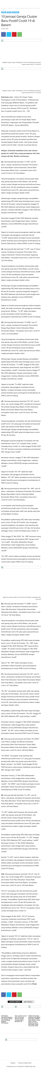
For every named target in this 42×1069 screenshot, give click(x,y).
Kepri (9, 12)
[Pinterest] (14, 34)
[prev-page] (19, 1029)
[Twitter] (9, 34)
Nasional (15, 12)
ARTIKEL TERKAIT (15, 1002)
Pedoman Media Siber (24, 1063)
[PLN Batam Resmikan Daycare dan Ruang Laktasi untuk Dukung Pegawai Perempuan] (7, 1010)
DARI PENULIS (28, 1002)
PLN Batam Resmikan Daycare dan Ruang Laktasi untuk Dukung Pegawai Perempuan (6, 1019)
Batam (10, 8)
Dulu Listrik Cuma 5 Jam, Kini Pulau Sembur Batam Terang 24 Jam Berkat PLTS (21, 1018)
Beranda (3, 8)
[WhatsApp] (19, 34)
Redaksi (13, 1063)
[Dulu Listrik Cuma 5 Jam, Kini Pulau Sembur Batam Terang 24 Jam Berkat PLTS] (21, 1010)
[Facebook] (3, 34)
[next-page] (22, 1029)
